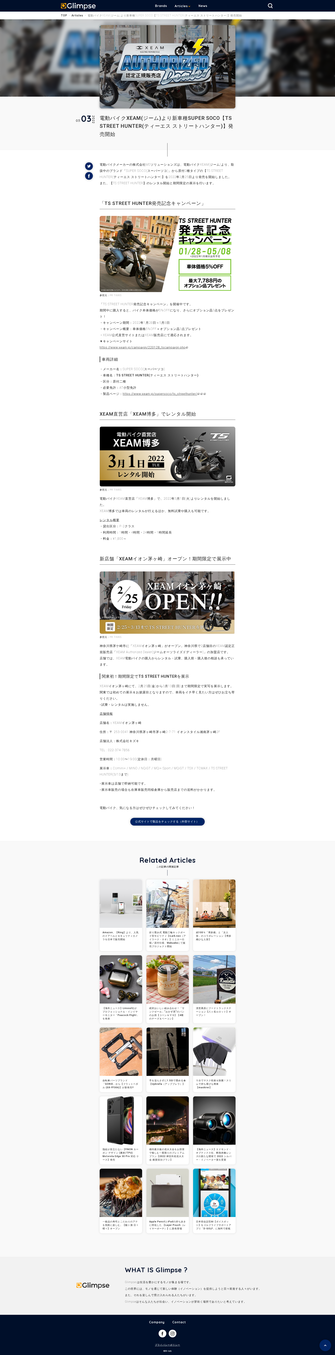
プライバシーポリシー (167, 1345)
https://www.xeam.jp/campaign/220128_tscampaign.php (143, 347)
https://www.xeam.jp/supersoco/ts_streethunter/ (160, 394)
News (203, 6)
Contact (179, 1322)
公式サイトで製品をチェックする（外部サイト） (167, 821)
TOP (64, 15)
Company (157, 1322)
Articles (181, 6)
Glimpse (78, 6)
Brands (161, 6)
